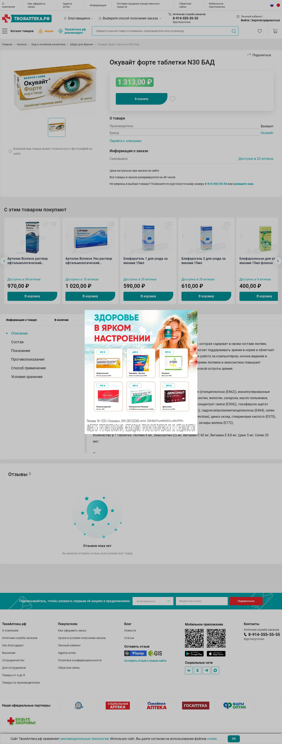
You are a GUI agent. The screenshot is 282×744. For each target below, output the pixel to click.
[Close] (192, 314)
